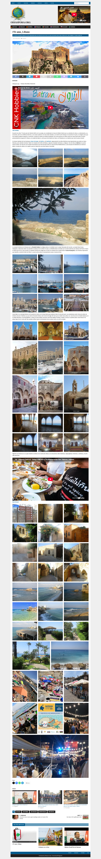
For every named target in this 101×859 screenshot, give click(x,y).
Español (30, 27)
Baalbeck (49, 141)
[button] (24, 158)
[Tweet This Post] (22, 76)
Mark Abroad (15, 502)
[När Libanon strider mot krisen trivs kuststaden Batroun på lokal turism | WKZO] (76, 797)
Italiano (46, 27)
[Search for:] (81, 3)
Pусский (64, 27)
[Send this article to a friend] (43, 76)
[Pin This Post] (36, 76)
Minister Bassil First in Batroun (19, 804)
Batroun (18, 811)
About (13, 3)
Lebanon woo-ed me (43, 847)
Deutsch (14, 27)
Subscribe (26, 3)
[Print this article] (50, 76)
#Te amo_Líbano (16, 844)
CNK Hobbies (15, 130)
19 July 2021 (17, 38)
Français (38, 27)
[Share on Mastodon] (64, 76)
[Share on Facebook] (15, 76)
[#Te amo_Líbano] (24, 835)
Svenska (73, 27)
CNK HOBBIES (25, 811)
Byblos (42, 141)
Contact (19, 3)
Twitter (46, 3)
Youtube (82, 852)
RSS (88, 852)
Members (33, 3)
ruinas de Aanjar (34, 141)
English (22, 27)
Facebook (40, 3)
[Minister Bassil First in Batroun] (24, 797)
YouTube (52, 3)
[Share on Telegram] (71, 76)
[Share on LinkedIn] (29, 76)
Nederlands (55, 27)
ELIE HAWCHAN (34, 811)
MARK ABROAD (51, 811)
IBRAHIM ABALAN (42, 811)
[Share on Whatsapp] (57, 76)
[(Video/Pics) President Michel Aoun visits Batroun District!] (50, 797)
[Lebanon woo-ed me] (50, 837)
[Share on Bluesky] (78, 76)
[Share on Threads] (84, 76)
